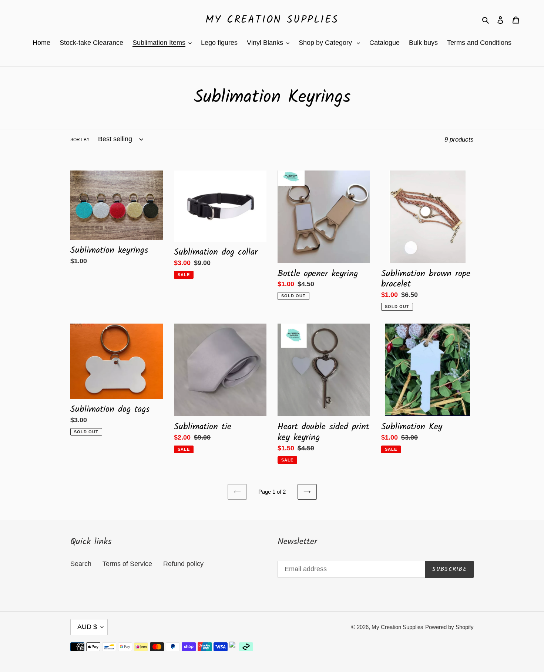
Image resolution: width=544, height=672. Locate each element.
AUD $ (87, 626)
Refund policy (183, 563)
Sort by (80, 139)
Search (80, 563)
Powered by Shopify (449, 627)
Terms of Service (127, 563)
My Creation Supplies (271, 20)
